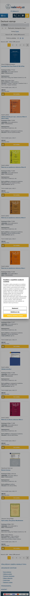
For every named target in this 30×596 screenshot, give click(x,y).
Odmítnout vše (15, 312)
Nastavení (15, 308)
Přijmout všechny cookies (15, 316)
